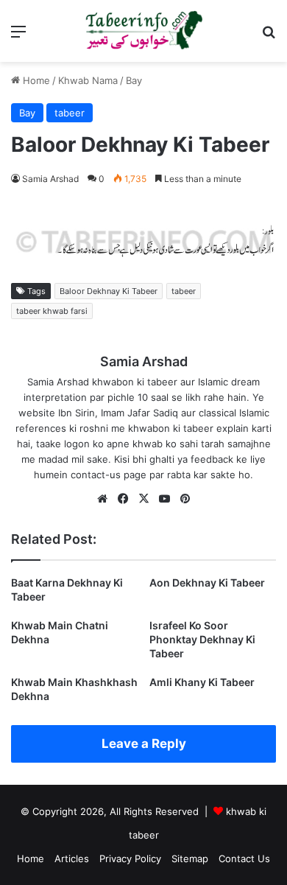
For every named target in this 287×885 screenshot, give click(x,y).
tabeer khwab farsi (52, 311)
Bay (134, 80)
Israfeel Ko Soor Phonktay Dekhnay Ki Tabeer (202, 639)
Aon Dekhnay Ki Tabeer (207, 582)
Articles (71, 858)
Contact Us (244, 858)
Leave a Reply (144, 743)
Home (35, 80)
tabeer (69, 113)
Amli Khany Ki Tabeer (202, 682)
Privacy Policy (130, 858)
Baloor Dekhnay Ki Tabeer (108, 291)
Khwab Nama (88, 80)
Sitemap (189, 858)
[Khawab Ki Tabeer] (143, 31)
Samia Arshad (50, 178)
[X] (143, 499)
